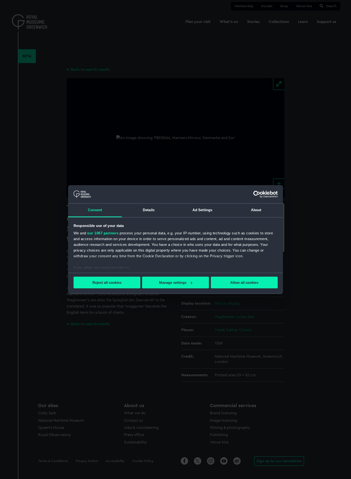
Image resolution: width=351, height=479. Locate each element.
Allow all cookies (244, 282)
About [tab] (256, 210)
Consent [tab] (95, 210)
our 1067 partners (103, 233)
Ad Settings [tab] (202, 210)
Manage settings (172, 282)
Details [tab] (148, 210)
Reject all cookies (107, 282)
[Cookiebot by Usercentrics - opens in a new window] (257, 194)
